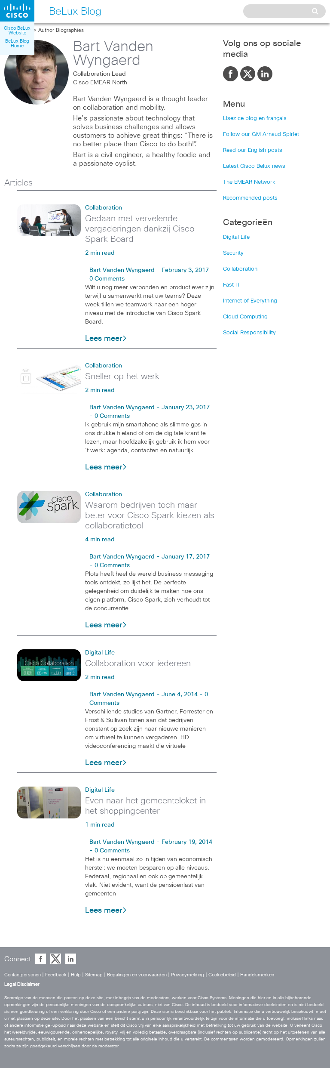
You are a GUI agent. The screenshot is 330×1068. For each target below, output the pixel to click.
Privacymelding (187, 974)
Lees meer (103, 339)
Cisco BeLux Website (17, 30)
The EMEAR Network (249, 182)
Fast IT (231, 285)
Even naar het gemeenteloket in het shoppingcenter (145, 805)
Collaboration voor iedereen (138, 663)
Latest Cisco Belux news (254, 166)
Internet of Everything (250, 301)
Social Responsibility (249, 333)
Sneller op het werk (122, 376)
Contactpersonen (22, 974)
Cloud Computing (245, 317)
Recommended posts (250, 198)
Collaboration (103, 208)
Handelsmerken (257, 974)
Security (233, 253)
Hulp (76, 974)
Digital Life (100, 653)
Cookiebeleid (222, 974)
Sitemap (94, 974)
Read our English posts (252, 150)
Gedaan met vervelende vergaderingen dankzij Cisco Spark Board (139, 229)
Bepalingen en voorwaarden (137, 974)
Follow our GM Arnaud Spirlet (261, 134)
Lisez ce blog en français (255, 118)
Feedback (56, 974)
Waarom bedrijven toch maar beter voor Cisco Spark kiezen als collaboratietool (149, 515)
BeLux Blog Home (17, 43)
